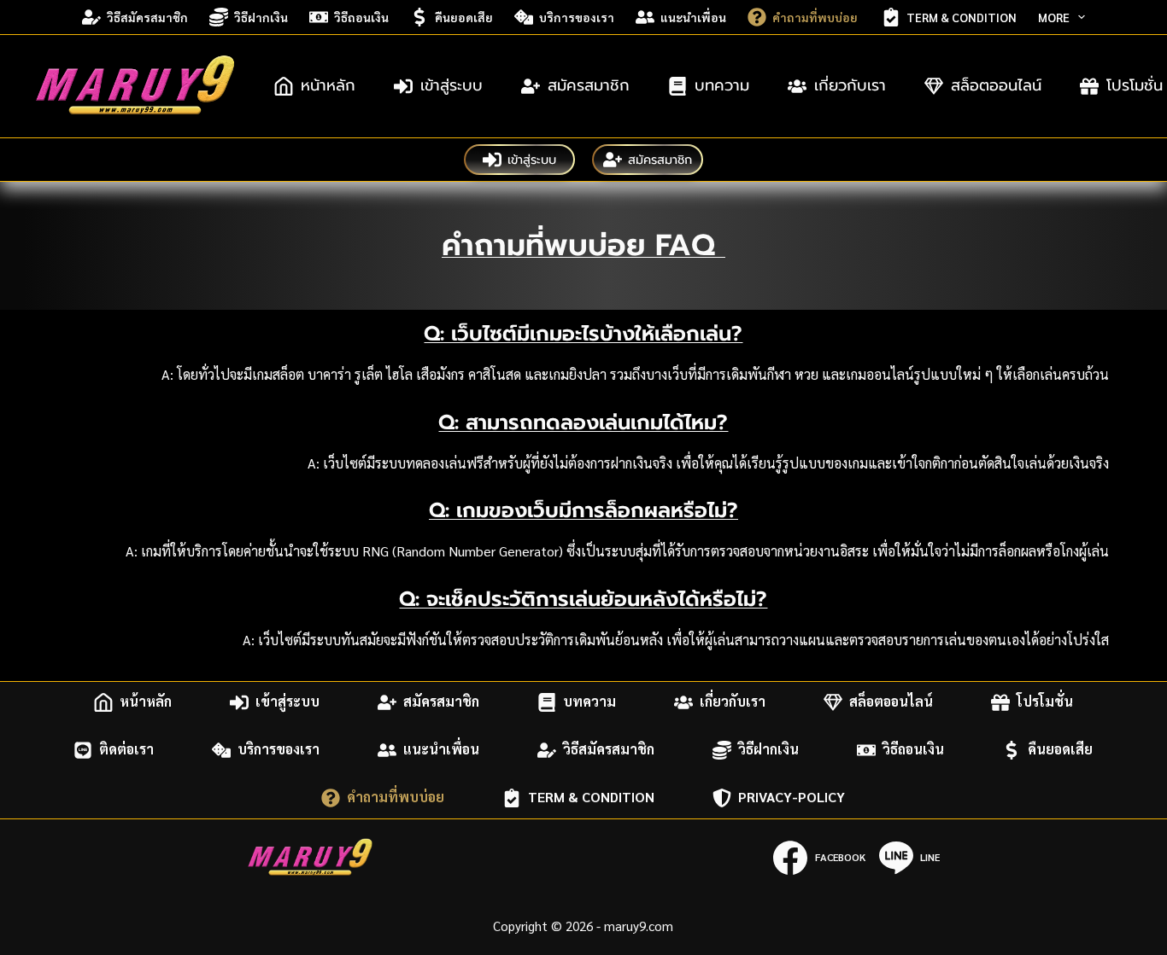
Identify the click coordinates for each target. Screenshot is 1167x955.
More (1054, 17)
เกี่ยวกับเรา (850, 85)
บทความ (722, 85)
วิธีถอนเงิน (361, 17)
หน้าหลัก (328, 85)
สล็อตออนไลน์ (996, 85)
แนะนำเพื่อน (693, 17)
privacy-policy (791, 798)
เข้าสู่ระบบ (451, 85)
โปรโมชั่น (1045, 702)
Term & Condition (961, 17)
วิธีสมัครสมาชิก (147, 17)
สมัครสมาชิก (589, 85)
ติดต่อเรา (126, 750)
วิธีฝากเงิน (261, 17)
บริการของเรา (576, 17)
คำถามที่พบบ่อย (816, 17)
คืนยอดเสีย (464, 17)
